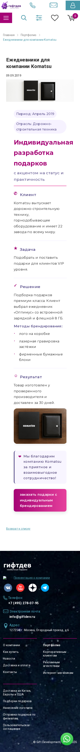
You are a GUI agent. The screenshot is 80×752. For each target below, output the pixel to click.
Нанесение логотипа (18, 707)
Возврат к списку (18, 528)
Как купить (11, 651)
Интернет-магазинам (58, 672)
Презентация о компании (32, 577)
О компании (11, 645)
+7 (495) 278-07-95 (23, 603)
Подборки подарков (17, 701)
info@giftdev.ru (22, 617)
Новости (9, 658)
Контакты (10, 672)
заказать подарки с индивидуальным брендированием (38, 500)
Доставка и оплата (16, 665)
